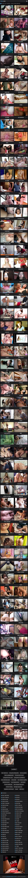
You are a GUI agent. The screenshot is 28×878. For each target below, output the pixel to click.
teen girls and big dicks (14, 773)
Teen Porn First (5, 822)
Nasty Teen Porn (19, 848)
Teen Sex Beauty (5, 811)
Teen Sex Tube (5, 799)
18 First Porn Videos (6, 813)
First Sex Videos (19, 809)
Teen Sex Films (5, 805)
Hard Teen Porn (19, 844)
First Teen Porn (5, 795)
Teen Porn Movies (6, 818)
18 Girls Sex (18, 815)
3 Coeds (17, 820)
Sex (2, 1)
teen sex (4, 817)
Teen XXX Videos (19, 801)
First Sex (18, 834)
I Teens (17, 846)
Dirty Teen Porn (19, 830)
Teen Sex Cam (5, 809)
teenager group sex (18, 786)
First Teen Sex (19, 805)
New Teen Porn (19, 852)
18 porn (17, 818)
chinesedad (13, 779)
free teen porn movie (19, 775)
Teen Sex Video (5, 801)
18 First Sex (18, 838)
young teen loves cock (8, 777)
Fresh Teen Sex (19, 842)
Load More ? (14, 769)
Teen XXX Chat (5, 850)
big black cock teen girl (9, 789)
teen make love (5, 773)
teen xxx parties (23, 773)
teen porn (4, 838)
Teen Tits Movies (5, 803)
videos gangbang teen (9, 775)
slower (16, 789)
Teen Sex (4, 807)
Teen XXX (4, 852)
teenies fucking (9, 786)
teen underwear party (5, 779)
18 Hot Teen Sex (5, 797)
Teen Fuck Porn (19, 807)
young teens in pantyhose (19, 777)
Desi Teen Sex (18, 822)
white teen (22, 789)
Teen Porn (4, 815)
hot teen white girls (8, 784)
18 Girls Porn (19, 813)
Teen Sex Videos (5, 844)
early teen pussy (6, 782)
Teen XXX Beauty (5, 848)
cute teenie (23, 782)
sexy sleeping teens (15, 782)
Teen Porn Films (5, 826)
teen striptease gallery (22, 779)
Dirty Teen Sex (19, 832)
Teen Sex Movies (5, 832)
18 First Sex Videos (20, 811)
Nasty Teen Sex (19, 850)
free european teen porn (19, 784)
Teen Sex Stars (5, 840)
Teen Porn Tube (5, 830)
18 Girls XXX (18, 817)
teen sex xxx (18, 828)
